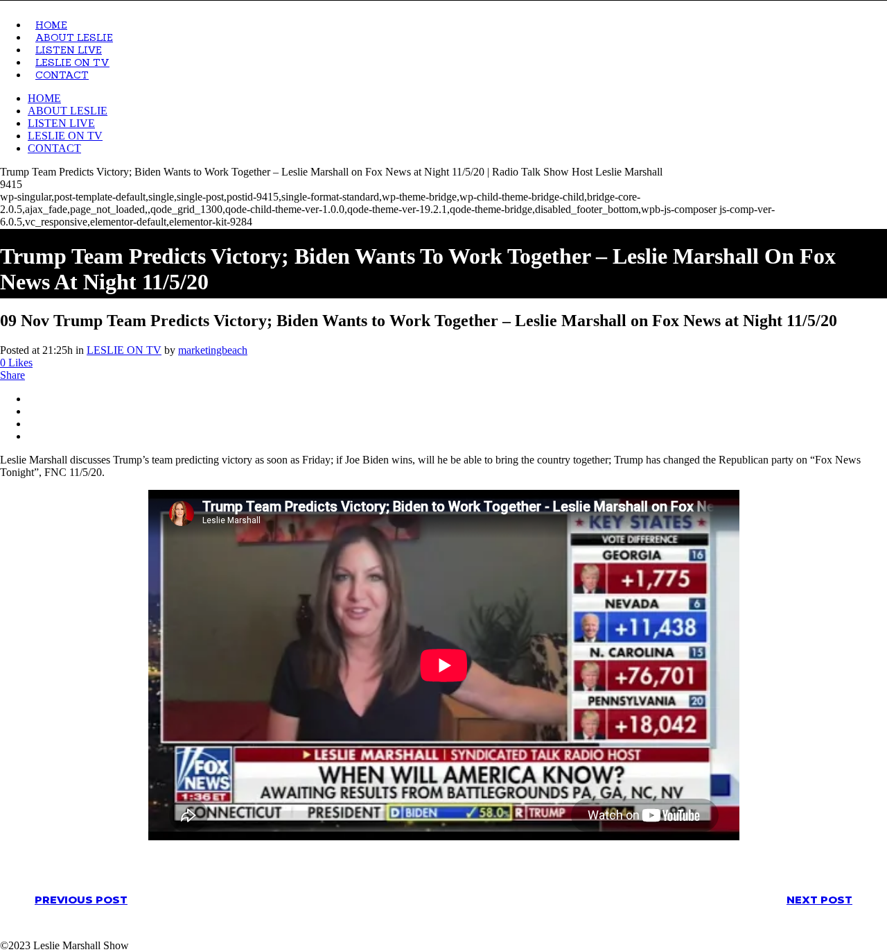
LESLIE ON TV (124, 350)
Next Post (819, 899)
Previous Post (81, 899)
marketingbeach (212, 350)
